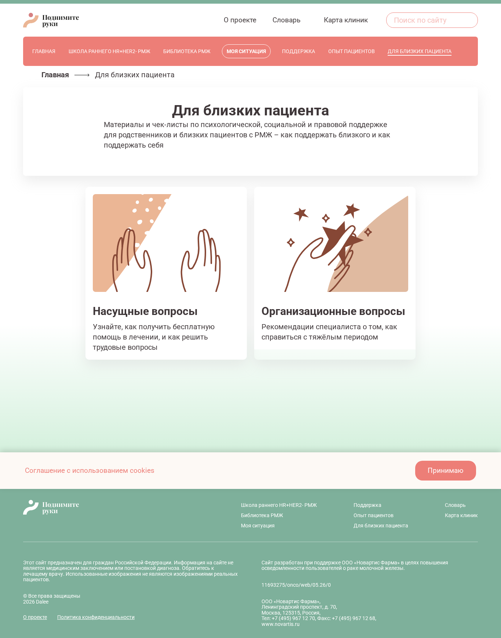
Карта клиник (461, 515)
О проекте (35, 617)
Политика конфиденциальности (96, 617)
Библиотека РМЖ (262, 515)
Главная (55, 74)
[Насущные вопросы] (166, 273)
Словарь (455, 505)
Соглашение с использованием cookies (89, 470)
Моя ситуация (258, 525)
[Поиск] (468, 20)
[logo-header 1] (51, 20)
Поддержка (367, 505)
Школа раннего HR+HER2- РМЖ (279, 505)
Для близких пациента (381, 525)
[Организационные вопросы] (335, 273)
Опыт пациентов (374, 515)
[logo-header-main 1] (113, 507)
